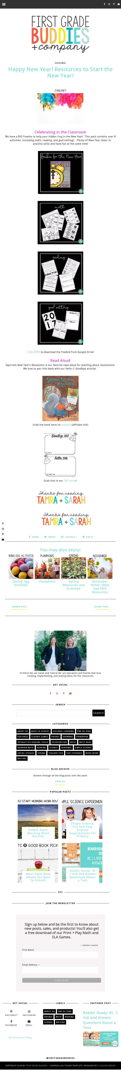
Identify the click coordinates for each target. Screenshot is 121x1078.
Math (73, 742)
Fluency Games (39, 737)
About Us (23, 731)
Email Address (31, 964)
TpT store (70, 480)
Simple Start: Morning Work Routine (38, 833)
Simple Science (83, 748)
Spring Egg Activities (21, 583)
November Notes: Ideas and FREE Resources (100, 586)
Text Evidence (74, 753)
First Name (28, 950)
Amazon (66, 424)
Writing (22, 758)
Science (53, 748)
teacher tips (56, 753)
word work (92, 753)
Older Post (101, 606)
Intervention (59, 742)
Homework (82, 737)
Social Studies (26, 753)
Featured (23, 737)
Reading (41, 748)
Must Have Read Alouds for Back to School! (38, 877)
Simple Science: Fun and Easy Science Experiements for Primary (82, 830)
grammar (68, 737)
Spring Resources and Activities (74, 584)
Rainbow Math (26, 748)
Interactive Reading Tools (33, 742)
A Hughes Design (107, 1066)
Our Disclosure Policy (20, 1037)
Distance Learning (63, 731)
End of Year (84, 731)
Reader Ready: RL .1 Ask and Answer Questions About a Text (83, 875)
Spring (41, 753)
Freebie (55, 737)
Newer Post (19, 606)
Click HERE (33, 352)
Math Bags (85, 742)
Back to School (40, 731)
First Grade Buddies (37, 1066)
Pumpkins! (47, 581)
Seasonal (60, 63)
